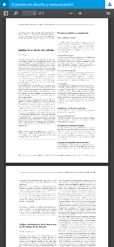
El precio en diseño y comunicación (42, 4)
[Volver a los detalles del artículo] (4, 4)
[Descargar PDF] (109, 4)
